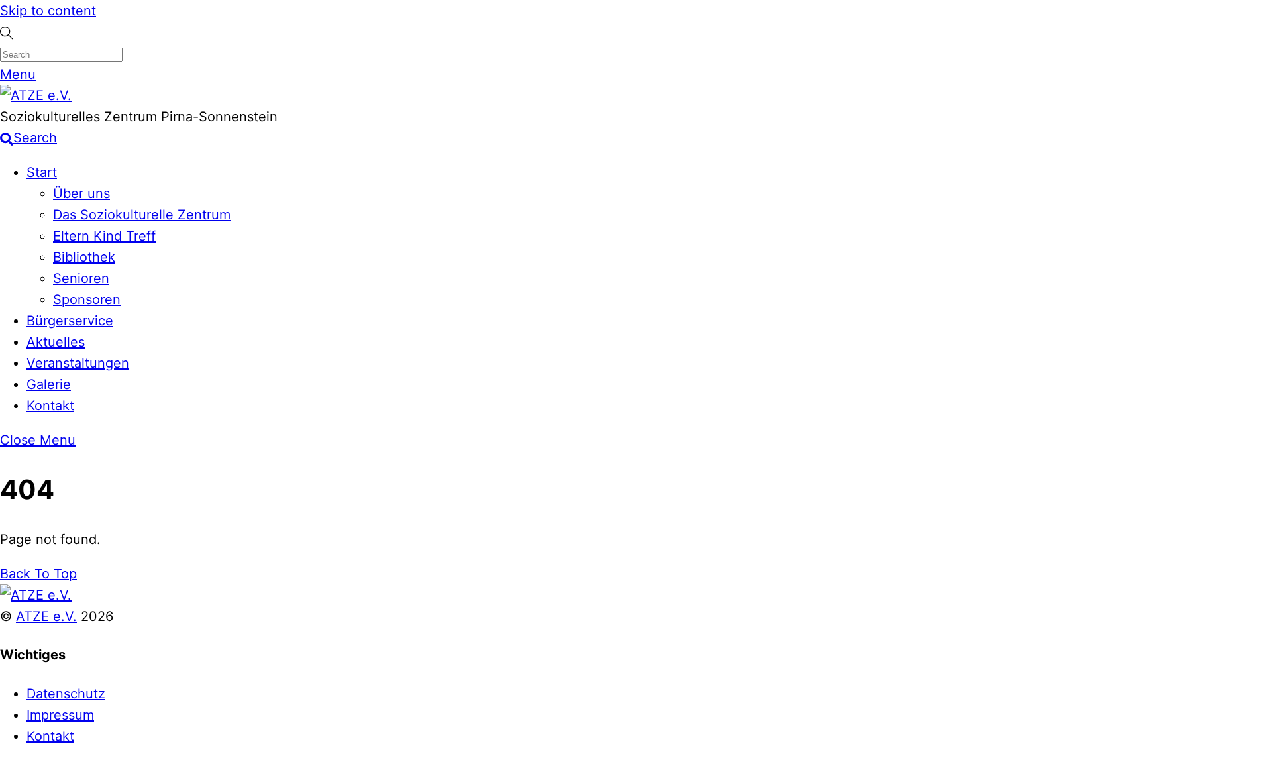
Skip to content (48, 11)
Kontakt (50, 405)
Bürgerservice (69, 321)
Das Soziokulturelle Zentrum (142, 215)
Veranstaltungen (77, 363)
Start (41, 172)
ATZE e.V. (46, 616)
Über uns (81, 193)
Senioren (81, 278)
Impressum (60, 715)
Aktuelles (55, 342)
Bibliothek (84, 257)
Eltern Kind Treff (104, 236)
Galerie (48, 384)
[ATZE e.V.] (36, 95)
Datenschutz (65, 694)
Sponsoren (87, 299)
